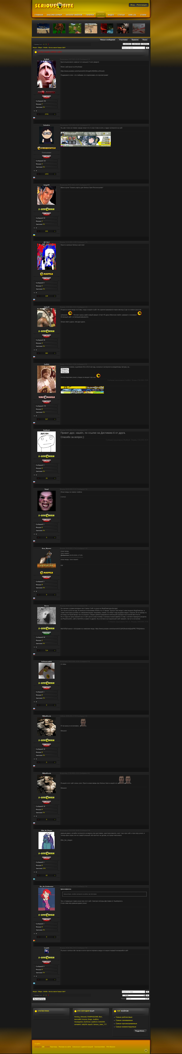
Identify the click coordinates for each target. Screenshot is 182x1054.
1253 (46, 174)
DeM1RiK (101, 1022)
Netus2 (47, 489)
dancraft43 (77, 1019)
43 (89, 773)
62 (47, 875)
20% (44, 868)
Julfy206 (84, 1024)
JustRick (46, 364)
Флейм (45, 47)
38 (86, 489)
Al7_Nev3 (47, 242)
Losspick (46, 948)
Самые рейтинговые (124, 1017)
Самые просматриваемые (126, 1023)
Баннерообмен (99, 1047)
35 (86, 307)
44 (89, 830)
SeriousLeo (46, 125)
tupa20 (90, 1024)
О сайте (37, 1044)
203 (46, 231)
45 (86, 886)
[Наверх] (146, 1050)
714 (46, 650)
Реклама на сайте (65, 1047)
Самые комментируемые (126, 1027)
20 (47, 979)
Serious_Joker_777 (100, 1024)
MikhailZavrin (46, 716)
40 (86, 605)
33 (89, 185)
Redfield (46, 59)
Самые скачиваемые (124, 1020)
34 (86, 242)
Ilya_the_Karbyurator (46, 886)
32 (89, 125)
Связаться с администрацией (82, 1047)
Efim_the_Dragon (46, 830)
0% (44, 107)
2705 (46, 114)
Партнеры (53, 1047)
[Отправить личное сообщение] (36, 111)
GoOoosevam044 (46, 661)
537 (46, 419)
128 (46, 296)
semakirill (77, 1024)
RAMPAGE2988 (92, 1017)
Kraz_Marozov (46, 548)
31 (89, 59)
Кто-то (46, 605)
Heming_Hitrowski (80, 1017)
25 (47, 478)
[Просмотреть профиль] (34, 111)
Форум (35, 47)
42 (86, 716)
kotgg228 (46, 185)
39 (86, 548)
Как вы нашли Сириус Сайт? (57, 47)
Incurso (84, 1019)
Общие (40, 47)
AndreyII (46, 307)
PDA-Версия (110, 1047)
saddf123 (94, 1022)
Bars (100, 1017)
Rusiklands (46, 430)
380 (46, 353)
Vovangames (78, 1022)
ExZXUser (87, 1022)
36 (86, 364)
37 (86, 430)
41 (89, 661)
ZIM (43, 1047)
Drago (90, 1019)
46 (86, 948)
